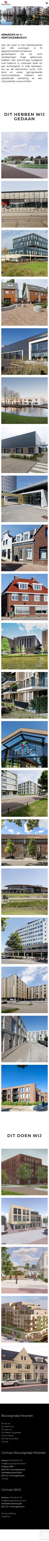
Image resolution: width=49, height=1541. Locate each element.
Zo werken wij (7, 1426)
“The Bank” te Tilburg (25, 963)
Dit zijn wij (5, 1423)
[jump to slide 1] (23, 22)
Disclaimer (5, 1516)
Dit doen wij (6, 1429)
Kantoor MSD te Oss (24, 472)
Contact (4, 1442)
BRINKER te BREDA (24, 1061)
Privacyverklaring (8, 1513)
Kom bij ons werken (10, 1439)
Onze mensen (7, 1435)
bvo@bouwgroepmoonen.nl (13, 1500)
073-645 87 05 (15, 1497)
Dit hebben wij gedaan (11, 1432)
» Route (4, 1479)
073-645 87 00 (15, 1460)
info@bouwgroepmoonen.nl (13, 1463)
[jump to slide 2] (26, 22)
